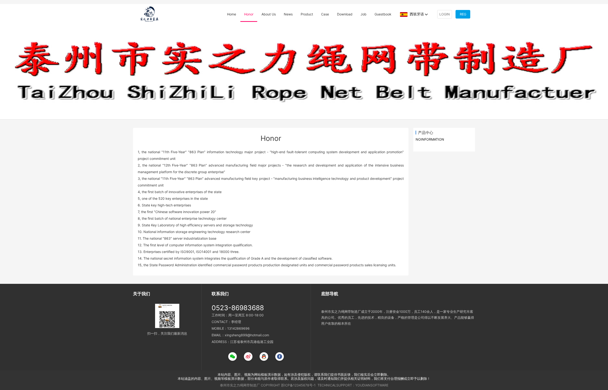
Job (363, 14)
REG (463, 14)
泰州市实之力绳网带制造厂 (240, 385)
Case (325, 14)
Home (231, 14)
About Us (268, 14)
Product (307, 14)
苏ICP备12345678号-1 (298, 385)
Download (344, 14)
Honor (248, 14)
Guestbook (383, 14)
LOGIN (444, 14)
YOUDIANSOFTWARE (371, 385)
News (288, 14)
